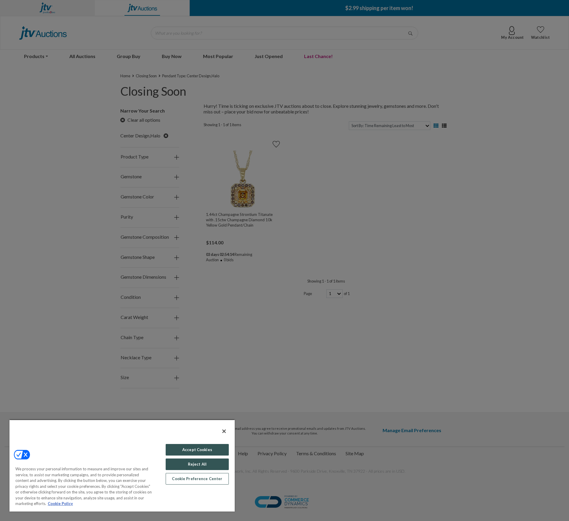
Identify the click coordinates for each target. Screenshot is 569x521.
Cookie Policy (60, 503)
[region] (122, 465)
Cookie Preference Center (197, 478)
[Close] (224, 431)
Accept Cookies (197, 449)
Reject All (197, 464)
